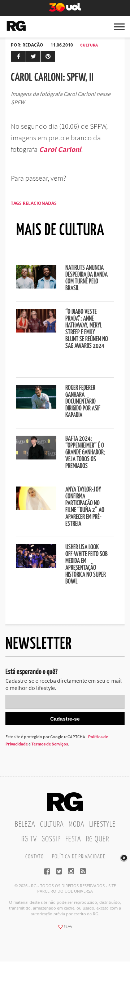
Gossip (51, 839)
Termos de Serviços (49, 744)
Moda (76, 824)
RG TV (29, 839)
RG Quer (97, 839)
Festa (73, 839)
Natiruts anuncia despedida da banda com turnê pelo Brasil (86, 278)
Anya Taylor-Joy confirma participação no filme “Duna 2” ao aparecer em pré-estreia (84, 507)
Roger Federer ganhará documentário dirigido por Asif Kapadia (82, 402)
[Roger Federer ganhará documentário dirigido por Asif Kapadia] (36, 406)
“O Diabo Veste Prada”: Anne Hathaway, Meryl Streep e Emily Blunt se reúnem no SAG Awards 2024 (86, 329)
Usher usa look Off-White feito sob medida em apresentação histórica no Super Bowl (86, 564)
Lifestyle (102, 824)
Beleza (25, 824)
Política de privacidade (78, 856)
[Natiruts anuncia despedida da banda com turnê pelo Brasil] (36, 286)
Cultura (89, 45)
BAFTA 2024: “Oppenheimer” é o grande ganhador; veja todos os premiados (85, 453)
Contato (34, 856)
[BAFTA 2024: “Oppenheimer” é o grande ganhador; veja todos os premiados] (36, 457)
